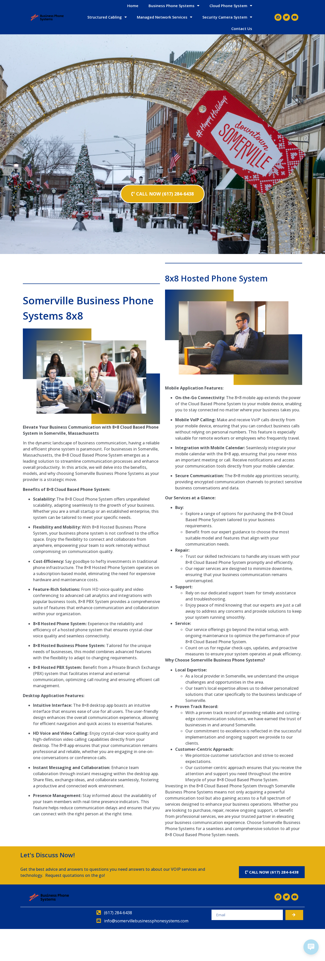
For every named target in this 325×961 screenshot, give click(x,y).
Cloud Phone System (228, 5)
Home (132, 5)
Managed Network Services (162, 17)
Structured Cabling (104, 17)
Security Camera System (224, 17)
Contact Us (241, 28)
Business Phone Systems (171, 5)
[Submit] (294, 915)
